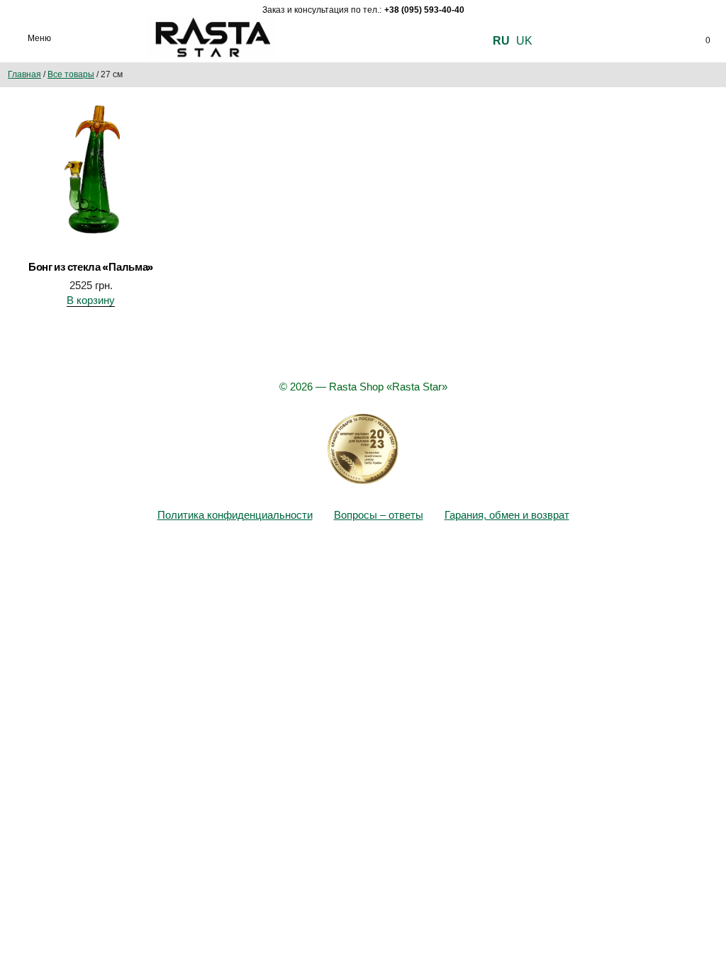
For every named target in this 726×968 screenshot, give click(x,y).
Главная (24, 74)
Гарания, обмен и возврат (507, 515)
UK (524, 41)
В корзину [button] (91, 300)
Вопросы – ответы (378, 515)
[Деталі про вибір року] (363, 449)
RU (501, 41)
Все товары (71, 74)
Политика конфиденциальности (235, 515)
